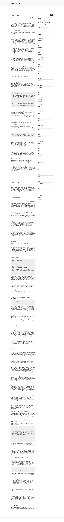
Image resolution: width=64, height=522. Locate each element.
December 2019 (40, 38)
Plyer (13, 126)
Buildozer (19, 66)
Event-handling (40, 141)
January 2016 (40, 66)
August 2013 (40, 90)
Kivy (38, 153)
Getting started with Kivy (42, 24)
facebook (39, 143)
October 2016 (40, 61)
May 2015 (39, 75)
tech (38, 179)
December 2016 (40, 57)
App (38, 129)
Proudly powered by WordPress (15, 519)
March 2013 (40, 94)
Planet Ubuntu (40, 164)
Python (39, 174)
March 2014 (40, 85)
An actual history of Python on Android (44, 20)
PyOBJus (25, 141)
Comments (40, 197)
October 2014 (40, 80)
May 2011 (39, 118)
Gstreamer (39, 148)
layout (39, 160)
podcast (39, 167)
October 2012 (40, 99)
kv (38, 157)
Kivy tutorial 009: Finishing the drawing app (44, 27)
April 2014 (39, 83)
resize (39, 178)
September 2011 (40, 111)
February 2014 (40, 87)
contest (39, 139)
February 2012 (40, 104)
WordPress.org (40, 199)
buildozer (39, 132)
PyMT (39, 171)
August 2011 (40, 113)
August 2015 (40, 71)
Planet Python (40, 162)
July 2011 (39, 115)
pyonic (39, 172)
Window (39, 186)
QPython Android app (23, 167)
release (39, 176)
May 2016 (39, 64)
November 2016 (40, 59)
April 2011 (39, 120)
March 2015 (40, 78)
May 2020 (39, 36)
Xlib (38, 188)
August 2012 (40, 101)
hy (38, 150)
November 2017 (40, 50)
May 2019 (39, 45)
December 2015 (40, 68)
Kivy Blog (16, 3)
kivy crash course (40, 155)
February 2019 (40, 47)
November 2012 (40, 97)
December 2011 (40, 108)
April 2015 (39, 76)
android (39, 127)
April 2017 (39, 54)
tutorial (39, 181)
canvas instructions (41, 136)
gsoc (39, 146)
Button (39, 134)
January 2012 (40, 106)
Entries (40, 195)
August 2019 (40, 40)
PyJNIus (25, 84)
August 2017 (40, 52)
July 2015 (39, 73)
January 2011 (40, 122)
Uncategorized (40, 183)
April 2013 (39, 92)
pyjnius (39, 169)
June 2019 (39, 43)
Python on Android (16, 15)
